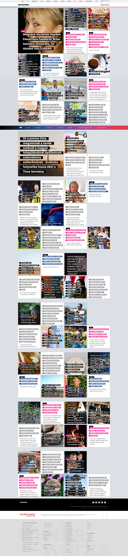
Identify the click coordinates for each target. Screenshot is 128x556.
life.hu (88, 526)
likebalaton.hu (68, 532)
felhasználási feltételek (85, 506)
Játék (96, 1)
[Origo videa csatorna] (102, 502)
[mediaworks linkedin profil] (106, 514)
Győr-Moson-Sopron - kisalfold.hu (30, 537)
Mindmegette (34, 1)
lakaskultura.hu (69, 528)
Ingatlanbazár (89, 1)
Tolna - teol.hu (26, 551)
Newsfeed (48, 1)
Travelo (62, 1)
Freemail (55, 1)
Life (28, 1)
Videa (42, 1)
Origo (22, 1)
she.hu (88, 528)
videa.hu (89, 539)
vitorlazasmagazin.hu (70, 541)
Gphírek (69, 1)
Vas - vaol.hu (47, 522)
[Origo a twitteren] (96, 502)
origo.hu (46, 539)
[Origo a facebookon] (93, 502)
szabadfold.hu (47, 535)
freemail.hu (89, 535)
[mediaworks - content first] (27, 515)
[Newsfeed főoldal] (23, 502)
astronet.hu (68, 525)
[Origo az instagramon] (99, 502)
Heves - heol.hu (26, 541)
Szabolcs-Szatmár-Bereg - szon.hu (31, 549)
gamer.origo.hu (69, 530)
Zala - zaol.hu (47, 526)
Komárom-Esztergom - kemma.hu (30, 544)
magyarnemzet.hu (48, 534)
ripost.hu (89, 522)
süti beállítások (94, 506)
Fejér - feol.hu (26, 535)
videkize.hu (68, 542)
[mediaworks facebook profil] (103, 514)
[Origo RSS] (105, 502)
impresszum (100, 506)
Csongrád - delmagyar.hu (28, 532)
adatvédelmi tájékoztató (75, 506)
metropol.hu (90, 524)
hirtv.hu (45, 537)
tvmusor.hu (68, 544)
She (75, 1)
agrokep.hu (46, 548)
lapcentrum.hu (90, 541)
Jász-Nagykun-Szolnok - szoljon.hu (31, 542)
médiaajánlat (105, 506)
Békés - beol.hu (26, 528)
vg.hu (45, 546)
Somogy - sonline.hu (27, 548)
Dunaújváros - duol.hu (28, 534)
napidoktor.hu (68, 534)
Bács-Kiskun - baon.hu (28, 525)
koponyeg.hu (90, 537)
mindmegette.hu (69, 535)
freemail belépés (105, 5)
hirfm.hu (89, 550)
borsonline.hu (68, 552)
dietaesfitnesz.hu (69, 539)
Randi (81, 1)
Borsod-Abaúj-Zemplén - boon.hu (30, 530)
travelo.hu (67, 537)
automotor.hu (68, 526)
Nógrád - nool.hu (26, 546)
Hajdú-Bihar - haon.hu (28, 539)
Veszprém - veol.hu (48, 524)
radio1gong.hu (90, 548)
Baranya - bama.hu (27, 526)
